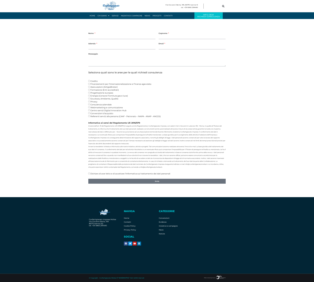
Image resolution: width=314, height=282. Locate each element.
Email (161, 43)
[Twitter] (130, 244)
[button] (223, 6)
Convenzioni (164, 218)
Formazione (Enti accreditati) (104, 90)
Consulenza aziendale (101, 104)
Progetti (157, 16)
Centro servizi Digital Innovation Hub (108, 110)
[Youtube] (135, 244)
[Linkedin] (139, 244)
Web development (210, 277)
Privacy (93, 102)
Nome (91, 33)
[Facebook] (126, 244)
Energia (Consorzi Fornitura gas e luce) (109, 96)
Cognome (163, 33)
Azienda (92, 43)
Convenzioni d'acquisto (101, 113)
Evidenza (162, 222)
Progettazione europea (101, 93)
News (147, 16)
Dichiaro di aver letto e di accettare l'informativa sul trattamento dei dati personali (130, 174)
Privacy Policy (130, 230)
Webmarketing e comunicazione (106, 107)
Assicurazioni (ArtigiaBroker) (104, 87)
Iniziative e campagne (131, 16)
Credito (94, 81)
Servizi (115, 16)
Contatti (168, 16)
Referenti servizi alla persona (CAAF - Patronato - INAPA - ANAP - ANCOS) (125, 116)
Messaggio (93, 54)
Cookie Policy (130, 226)
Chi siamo (102, 16)
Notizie (162, 234)
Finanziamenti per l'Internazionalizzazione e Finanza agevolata (120, 84)
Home (92, 16)
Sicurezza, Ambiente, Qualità (104, 99)
